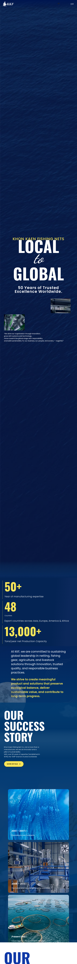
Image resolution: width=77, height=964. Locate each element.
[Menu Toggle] (59, 3)
